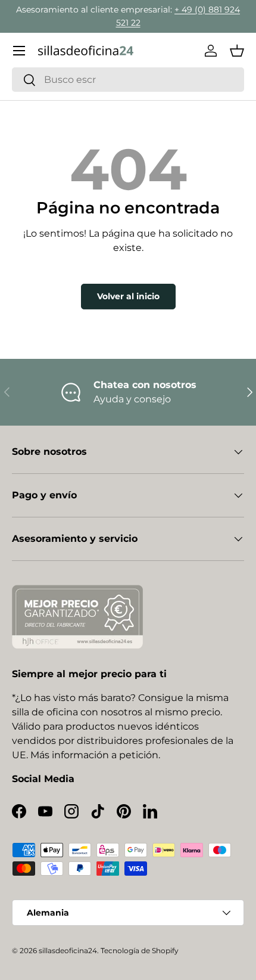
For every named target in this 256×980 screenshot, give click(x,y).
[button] (237, 51)
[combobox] (128, 79)
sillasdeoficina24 (68, 950)
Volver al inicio (128, 296)
